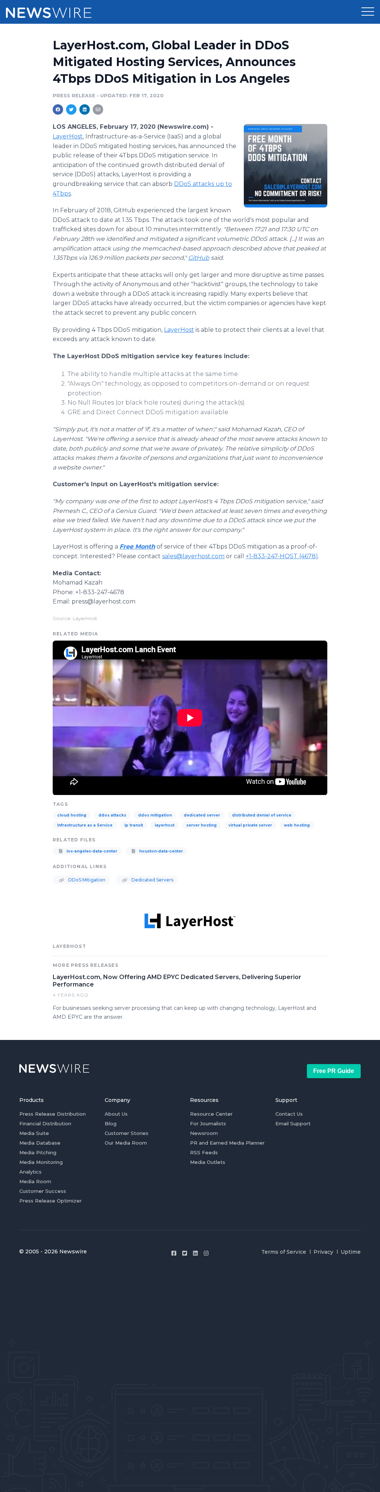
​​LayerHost (68, 136)
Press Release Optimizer (50, 1201)
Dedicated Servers (151, 880)
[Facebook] (173, 1253)
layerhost (164, 825)
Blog (111, 1123)
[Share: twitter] (71, 109)
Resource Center (211, 1114)
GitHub (198, 257)
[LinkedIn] (195, 1253)
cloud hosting (71, 815)
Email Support (293, 1123)
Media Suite (34, 1133)
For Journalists (208, 1123)
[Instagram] (206, 1253)
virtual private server (250, 825)
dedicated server (202, 815)
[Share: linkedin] (85, 109)
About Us (116, 1114)
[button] (367, 11)
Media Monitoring (41, 1162)
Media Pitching (37, 1152)
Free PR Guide (333, 1071)
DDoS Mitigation (86, 880)
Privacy (323, 1252)
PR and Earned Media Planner (227, 1143)
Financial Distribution (45, 1123)
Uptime (351, 1252)
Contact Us (289, 1114)
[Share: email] (98, 109)
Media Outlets (207, 1162)
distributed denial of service (261, 815)
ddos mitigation (155, 815)
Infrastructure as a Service (84, 825)
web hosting (297, 825)
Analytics (30, 1172)
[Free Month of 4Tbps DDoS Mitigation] (285, 165)
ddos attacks (112, 815)
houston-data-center (160, 851)
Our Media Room (126, 1143)
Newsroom (204, 1133)
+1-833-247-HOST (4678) (282, 556)
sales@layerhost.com (193, 556)
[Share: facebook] (58, 109)
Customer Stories (126, 1133)
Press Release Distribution (52, 1114)
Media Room (35, 1181)
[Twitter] (184, 1253)
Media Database (39, 1143)
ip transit (133, 825)
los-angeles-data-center (91, 851)
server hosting (201, 825)
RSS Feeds (204, 1152)
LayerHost (179, 329)
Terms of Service (283, 1252)
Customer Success (42, 1191)
